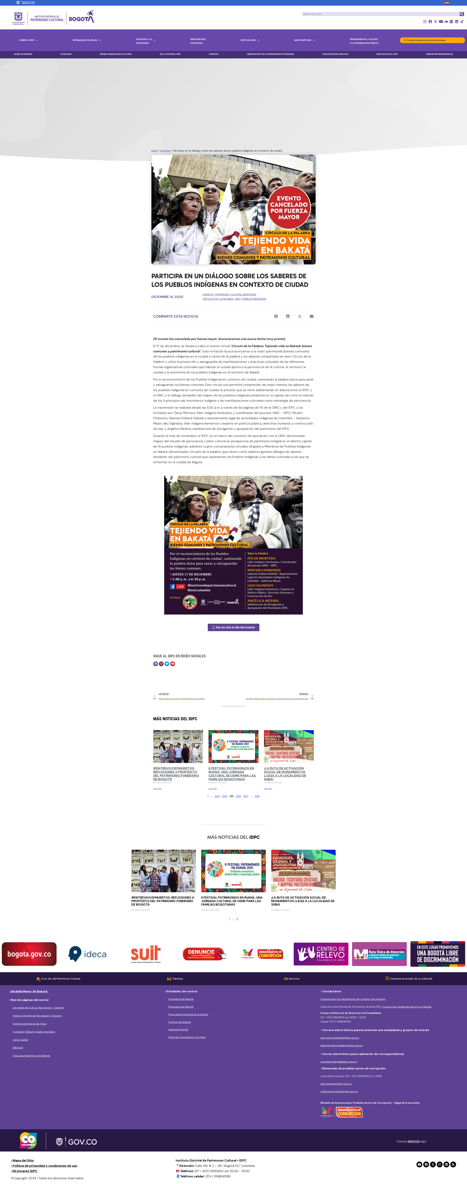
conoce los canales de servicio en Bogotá (406, 1006)
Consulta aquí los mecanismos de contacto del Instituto (353, 999)
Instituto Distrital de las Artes (29, 1023)
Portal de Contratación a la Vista (186, 1037)
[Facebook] (430, 21)
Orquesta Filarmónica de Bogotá (31, 1055)
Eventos (165, 150)
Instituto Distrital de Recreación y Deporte (37, 1015)
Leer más (157, 788)
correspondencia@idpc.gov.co (339, 1061)
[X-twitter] (435, 21)
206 (238, 796)
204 (224, 796)
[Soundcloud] (446, 21)
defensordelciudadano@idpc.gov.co (342, 1045)
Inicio (154, 150)
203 (217, 796)
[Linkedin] (456, 21)
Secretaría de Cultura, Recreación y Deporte (38, 1007)
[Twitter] (167, 663)
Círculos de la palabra (217, 299)
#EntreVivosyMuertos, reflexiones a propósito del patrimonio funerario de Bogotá (176, 773)
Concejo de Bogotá (179, 1022)
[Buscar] (462, 14)
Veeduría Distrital (178, 1029)
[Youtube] (441, 21)
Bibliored (18, 1047)
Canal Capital (20, 1039)
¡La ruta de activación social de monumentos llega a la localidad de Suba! (285, 773)
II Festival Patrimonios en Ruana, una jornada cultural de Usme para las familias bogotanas (232, 773)
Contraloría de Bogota (181, 999)
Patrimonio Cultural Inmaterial (235, 294)
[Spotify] (451, 21)
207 (245, 796)
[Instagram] (425, 21)
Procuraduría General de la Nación (188, 1014)
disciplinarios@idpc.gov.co (336, 1083)
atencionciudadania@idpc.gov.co (340, 1037)
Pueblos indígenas (254, 299)
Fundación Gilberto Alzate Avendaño (34, 1031)
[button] (276, 316)
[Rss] (453, 1164)
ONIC (238, 299)
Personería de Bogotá (180, 1006)
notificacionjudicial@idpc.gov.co (339, 1091)
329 (257, 796)
